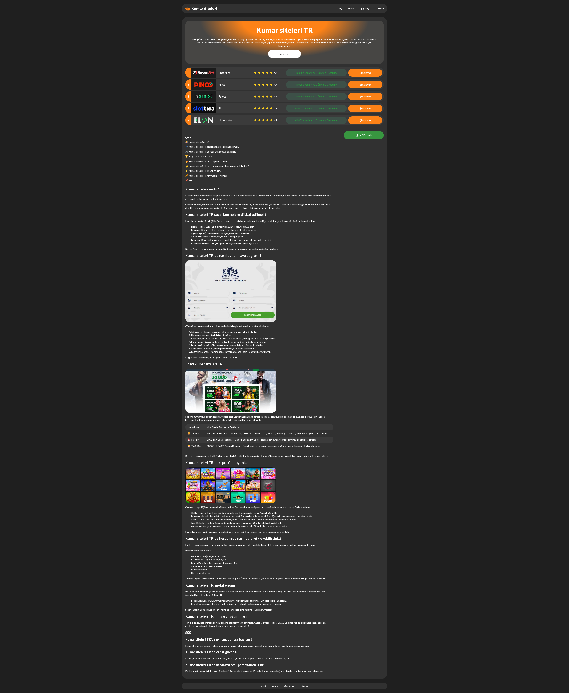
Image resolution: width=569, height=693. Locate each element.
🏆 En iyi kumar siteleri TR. (198, 156)
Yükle (351, 8)
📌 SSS (188, 180)
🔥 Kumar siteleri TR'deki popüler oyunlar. (206, 161)
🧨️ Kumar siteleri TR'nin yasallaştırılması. (206, 175)
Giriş (339, 8)
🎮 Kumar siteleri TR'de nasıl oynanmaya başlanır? (210, 151)
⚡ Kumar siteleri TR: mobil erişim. (203, 170)
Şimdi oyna (365, 72)
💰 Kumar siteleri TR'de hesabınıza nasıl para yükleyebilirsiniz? (217, 166)
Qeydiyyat (366, 8)
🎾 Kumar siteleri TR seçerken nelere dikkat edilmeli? (212, 146)
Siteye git (284, 53)
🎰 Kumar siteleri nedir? (197, 142)
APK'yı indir (366, 135)
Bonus (381, 8)
